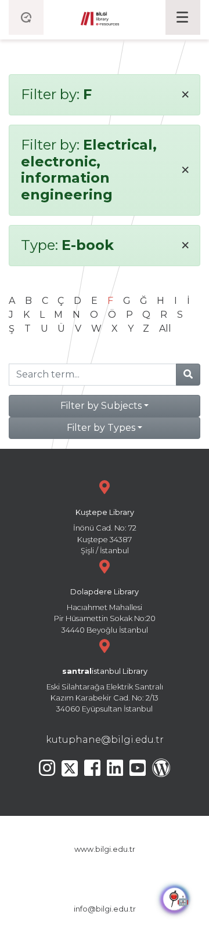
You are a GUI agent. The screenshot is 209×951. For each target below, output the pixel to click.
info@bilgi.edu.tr (105, 909)
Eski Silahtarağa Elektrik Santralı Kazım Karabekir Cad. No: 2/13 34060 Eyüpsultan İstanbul (104, 690)
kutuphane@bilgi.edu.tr (105, 739)
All (165, 328)
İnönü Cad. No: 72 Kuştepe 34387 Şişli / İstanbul (104, 531)
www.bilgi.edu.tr (104, 849)
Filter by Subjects (101, 405)
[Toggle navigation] (182, 17)
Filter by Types (101, 427)
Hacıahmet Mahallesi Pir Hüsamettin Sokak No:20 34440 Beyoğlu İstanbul (105, 610)
